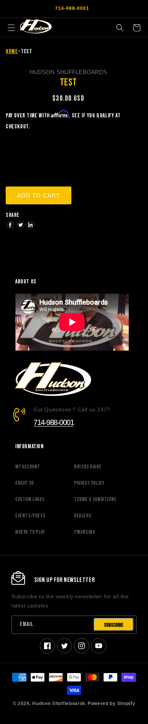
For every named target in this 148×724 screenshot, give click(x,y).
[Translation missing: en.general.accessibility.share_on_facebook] (10, 224)
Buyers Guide (87, 466)
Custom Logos (29, 499)
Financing (84, 532)
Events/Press (30, 515)
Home (11, 51)
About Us (24, 483)
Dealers (82, 515)
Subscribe (113, 625)
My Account (27, 466)
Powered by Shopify (111, 703)
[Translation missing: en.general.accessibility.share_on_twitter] (20, 224)
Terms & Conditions (95, 499)
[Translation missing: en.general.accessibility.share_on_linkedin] (30, 224)
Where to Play (30, 532)
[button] (11, 27)
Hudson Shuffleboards (59, 703)
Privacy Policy (89, 483)
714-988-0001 (53, 422)
